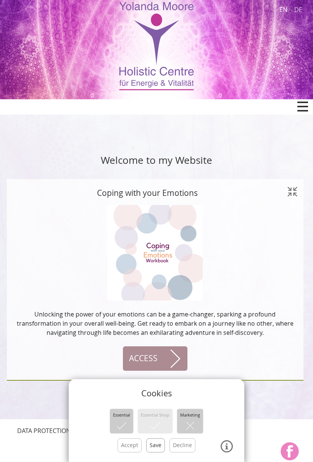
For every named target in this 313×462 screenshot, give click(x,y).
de (298, 9)
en (283, 9)
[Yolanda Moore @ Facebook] (289, 451)
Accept (129, 445)
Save (155, 445)
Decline (182, 445)
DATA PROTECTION (44, 430)
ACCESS (143, 358)
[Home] (156, 45)
